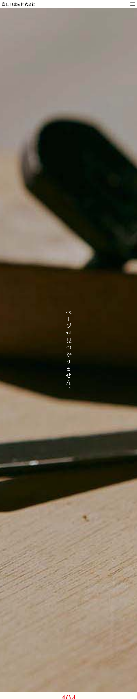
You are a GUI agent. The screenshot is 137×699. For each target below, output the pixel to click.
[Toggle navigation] (133, 4)
